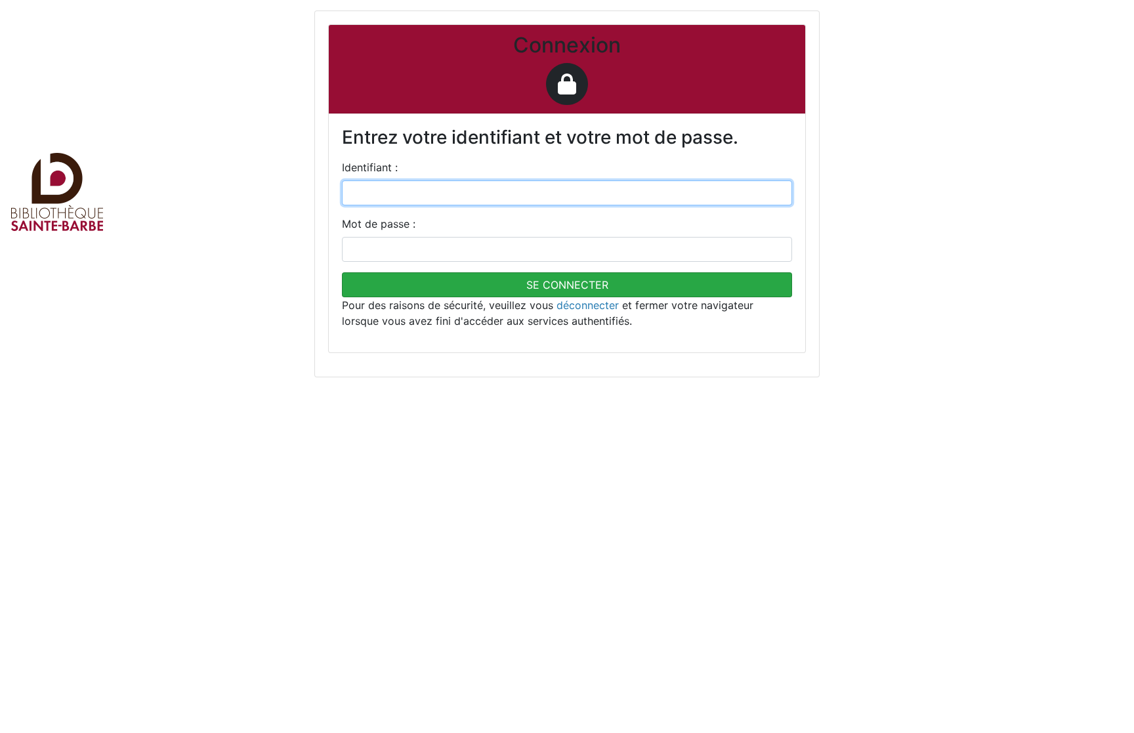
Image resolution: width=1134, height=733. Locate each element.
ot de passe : (378, 223)
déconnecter (587, 305)
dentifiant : (370, 167)
